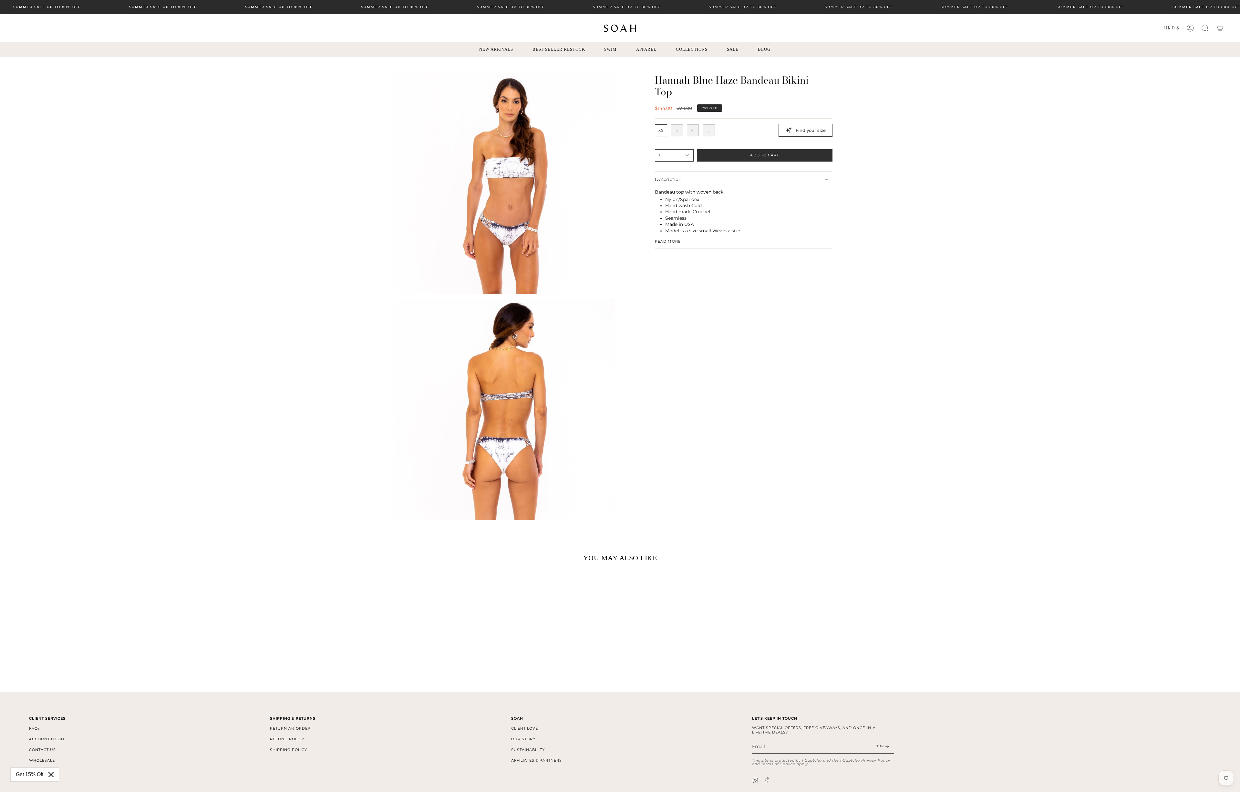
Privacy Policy (875, 760)
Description (668, 179)
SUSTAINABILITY (528, 749)
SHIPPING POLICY (288, 749)
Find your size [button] (811, 130)
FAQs (34, 728)
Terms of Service (778, 764)
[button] (1205, 28)
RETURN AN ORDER (290, 728)
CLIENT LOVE (524, 728)
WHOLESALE (42, 760)
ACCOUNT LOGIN (46, 739)
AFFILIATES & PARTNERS (536, 760)
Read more (668, 241)
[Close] (51, 774)
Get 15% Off (29, 774)
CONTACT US (42, 749)
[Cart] (1220, 28)
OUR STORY (523, 739)
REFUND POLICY (287, 739)
